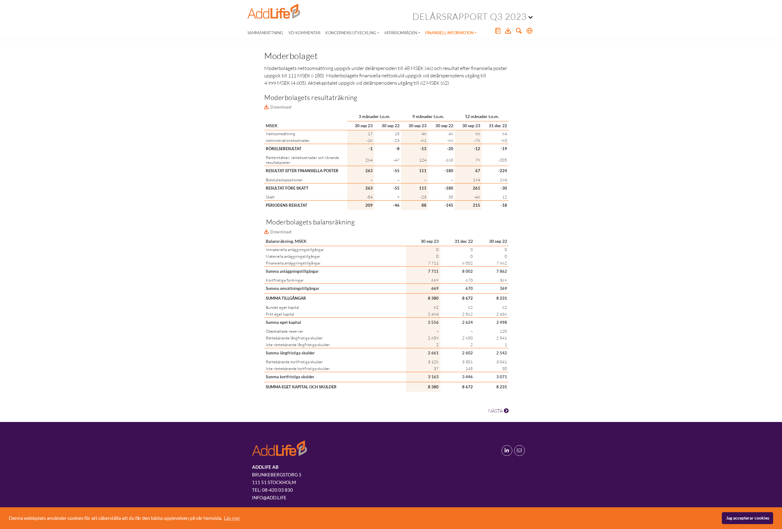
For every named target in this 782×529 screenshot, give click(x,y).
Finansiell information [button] (449, 32)
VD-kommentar (304, 32)
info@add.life (269, 497)
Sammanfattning (265, 32)
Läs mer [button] (232, 518)
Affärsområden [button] (400, 32)
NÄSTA (496, 411)
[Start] (273, 11)
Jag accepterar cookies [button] (747, 517)
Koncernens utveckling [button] (350, 32)
